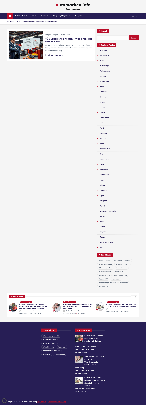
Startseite (11, 21)
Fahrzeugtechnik (106, 268)
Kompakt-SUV (105, 275)
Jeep (102, 144)
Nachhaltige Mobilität (108, 283)
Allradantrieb (105, 260)
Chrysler (103, 97)
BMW (102, 87)
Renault (103, 221)
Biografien (79, 16)
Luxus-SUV (104, 279)
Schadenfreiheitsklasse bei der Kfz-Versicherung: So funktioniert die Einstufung (34, 306)
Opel (102, 196)
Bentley (103, 76)
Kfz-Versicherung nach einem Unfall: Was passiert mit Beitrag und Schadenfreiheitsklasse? (89, 341)
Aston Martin (105, 55)
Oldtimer (44, 16)
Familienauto (122, 268)
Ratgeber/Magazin (60, 16)
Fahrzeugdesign (123, 264)
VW (101, 247)
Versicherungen (106, 242)
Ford (102, 128)
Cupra (102, 107)
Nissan (102, 185)
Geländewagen (105, 272)
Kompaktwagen (121, 275)
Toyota (103, 232)
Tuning (102, 237)
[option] (29, 307)
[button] (132, 296)
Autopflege (104, 66)
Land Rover (104, 159)
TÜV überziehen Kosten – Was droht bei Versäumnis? (37, 21)
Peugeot (103, 201)
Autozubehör (105, 71)
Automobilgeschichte (123, 260)
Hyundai (103, 133)
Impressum (41, 402)
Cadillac (103, 92)
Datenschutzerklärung (57, 402)
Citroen (103, 102)
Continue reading (53, 55)
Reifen (102, 216)
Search (104, 31)
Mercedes (104, 170)
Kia (101, 154)
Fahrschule (104, 118)
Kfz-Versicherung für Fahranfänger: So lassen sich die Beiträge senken (78, 305)
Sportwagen (104, 286)
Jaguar (103, 138)
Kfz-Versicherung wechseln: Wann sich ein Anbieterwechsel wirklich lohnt (120, 306)
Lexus (102, 164)
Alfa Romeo (105, 50)
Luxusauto (116, 279)
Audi (102, 61)
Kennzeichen (105, 149)
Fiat (101, 123)
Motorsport (104, 175)
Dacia (102, 112)
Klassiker (119, 272)
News (34, 16)
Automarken (20, 16)
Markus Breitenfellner (30, 311)
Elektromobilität (106, 264)
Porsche (103, 206)
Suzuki (102, 227)
